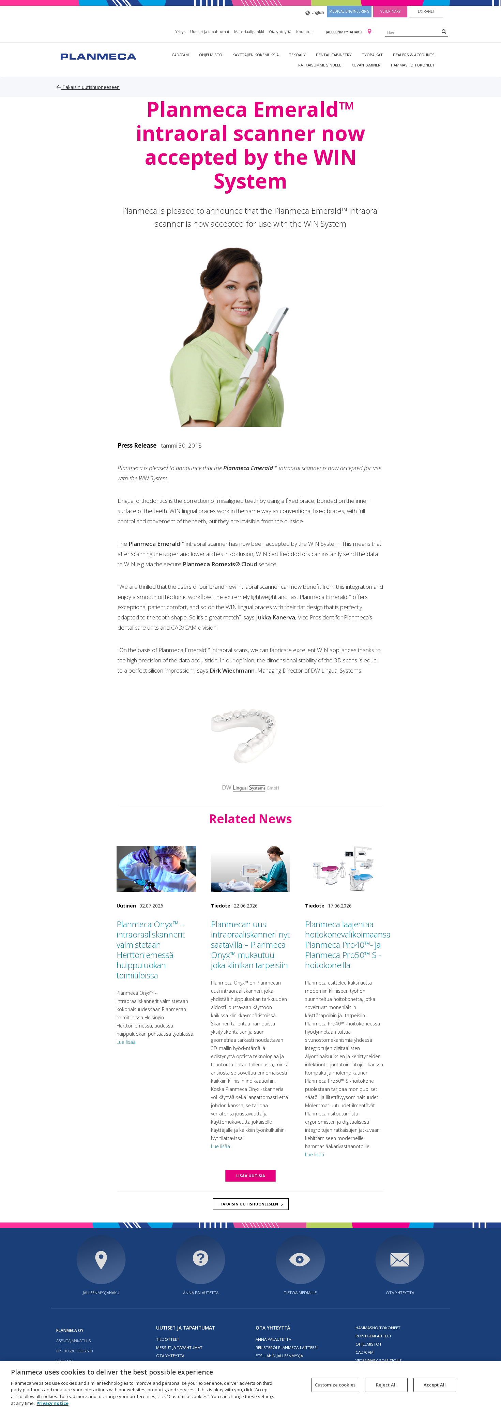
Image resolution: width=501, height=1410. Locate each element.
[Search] (444, 31)
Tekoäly (297, 54)
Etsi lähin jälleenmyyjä (279, 1355)
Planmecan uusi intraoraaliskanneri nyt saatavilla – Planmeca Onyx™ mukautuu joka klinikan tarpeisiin (250, 944)
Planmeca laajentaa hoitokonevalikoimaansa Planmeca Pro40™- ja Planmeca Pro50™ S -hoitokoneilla (348, 944)
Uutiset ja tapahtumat (209, 31)
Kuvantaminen (366, 65)
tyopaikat (372, 54)
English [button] (318, 12)
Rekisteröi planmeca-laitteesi (287, 1347)
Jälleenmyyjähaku (344, 31)
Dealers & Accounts (414, 54)
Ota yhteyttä (280, 31)
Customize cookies (335, 1385)
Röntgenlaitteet (373, 1335)
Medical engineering (349, 11)
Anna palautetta (200, 1292)
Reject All (386, 1385)
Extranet (426, 11)
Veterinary (390, 11)
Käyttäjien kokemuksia (255, 54)
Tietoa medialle (300, 1292)
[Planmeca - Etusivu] (97, 56)
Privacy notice (52, 1403)
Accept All (435, 1385)
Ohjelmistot (368, 1344)
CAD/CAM (180, 54)
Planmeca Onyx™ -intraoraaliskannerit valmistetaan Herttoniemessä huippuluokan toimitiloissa (151, 949)
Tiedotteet (167, 1339)
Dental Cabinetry (334, 54)
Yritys (180, 31)
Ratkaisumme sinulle (319, 65)
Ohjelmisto (210, 54)
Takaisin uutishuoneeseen (90, 87)
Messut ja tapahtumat (179, 1347)
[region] (250, 1385)
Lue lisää (126, 1042)
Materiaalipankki (249, 31)
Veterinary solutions (378, 1360)
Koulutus (304, 31)
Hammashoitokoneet (413, 65)
